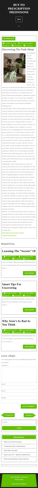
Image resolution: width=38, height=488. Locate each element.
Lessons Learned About (9, 235)
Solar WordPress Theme (17, 477)
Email (3, 391)
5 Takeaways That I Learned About (14, 446)
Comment (4, 365)
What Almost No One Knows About (13, 233)
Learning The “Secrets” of (19, 251)
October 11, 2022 (10, 43)
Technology (8, 38)
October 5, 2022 (11, 256)
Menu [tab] (19, 19)
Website (3, 398)
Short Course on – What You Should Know (17, 455)
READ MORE (30, 273)
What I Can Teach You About (13, 442)
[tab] (19, 422)
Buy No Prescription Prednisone (19, 8)
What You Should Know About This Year (16, 459)
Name (3, 384)
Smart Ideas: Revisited (10, 450)
